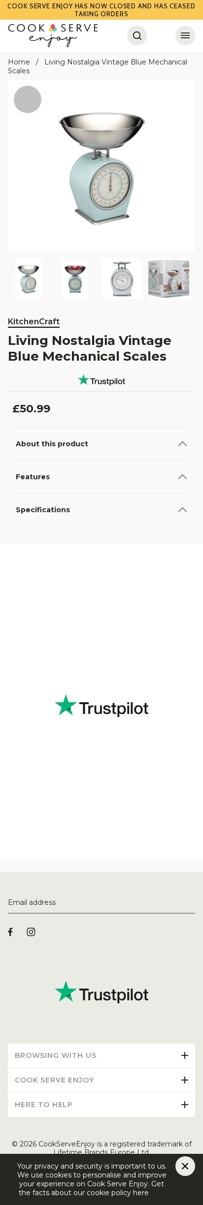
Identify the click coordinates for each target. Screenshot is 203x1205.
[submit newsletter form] (191, 903)
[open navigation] (185, 35)
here (157, 1192)
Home (19, 62)
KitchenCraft (34, 321)
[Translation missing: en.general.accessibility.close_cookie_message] (185, 1166)
